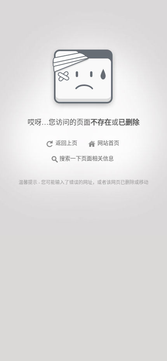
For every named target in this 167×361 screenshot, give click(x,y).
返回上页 (66, 143)
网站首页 (108, 143)
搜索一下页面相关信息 (86, 159)
